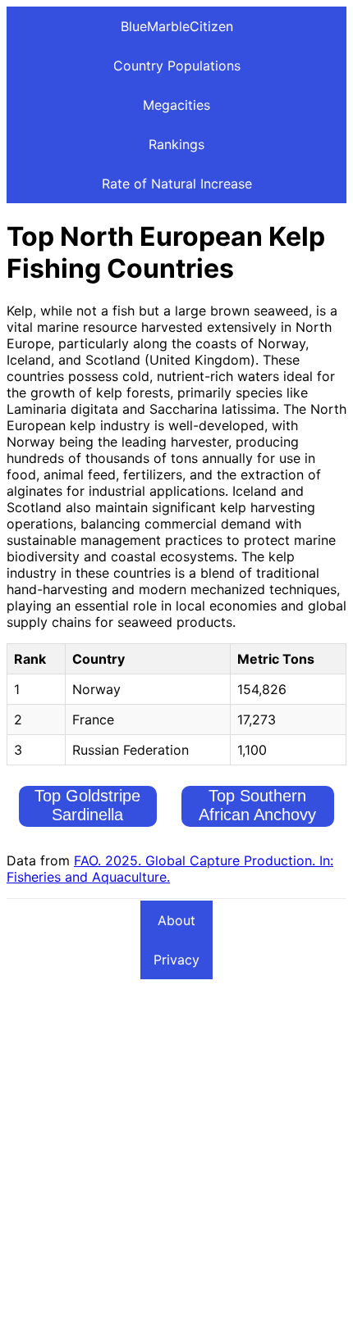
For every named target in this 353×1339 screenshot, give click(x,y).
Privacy (176, 959)
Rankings (176, 144)
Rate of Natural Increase (177, 183)
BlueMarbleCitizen (177, 26)
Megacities (176, 105)
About (176, 920)
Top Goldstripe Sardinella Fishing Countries (88, 814)
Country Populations (177, 65)
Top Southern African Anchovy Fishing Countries (258, 814)
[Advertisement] (176, 1156)
